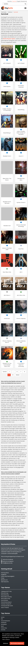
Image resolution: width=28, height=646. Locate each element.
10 (12, 375)
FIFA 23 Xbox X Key (5, 598)
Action (2, 617)
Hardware (3, 622)
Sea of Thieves (5, 607)
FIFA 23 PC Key (4, 593)
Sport (2, 626)
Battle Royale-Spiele (9, 38)
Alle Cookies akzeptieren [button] (17, 643)
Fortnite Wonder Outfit (7, 605)
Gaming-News (5, 572)
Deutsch (14, 1)
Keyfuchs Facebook (7, 559)
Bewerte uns (4, 580)
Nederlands (24, 1)
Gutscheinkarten (5, 621)
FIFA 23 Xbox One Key (6, 597)
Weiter (17, 375)
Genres (10, 12)
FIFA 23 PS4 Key (5, 595)
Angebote (3, 574)
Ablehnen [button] (5, 643)
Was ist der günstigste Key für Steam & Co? (12, 556)
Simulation (4, 624)
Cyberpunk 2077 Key (6, 591)
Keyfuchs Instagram (8, 561)
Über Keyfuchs (5, 581)
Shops (2, 578)
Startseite (3, 12)
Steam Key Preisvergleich (7, 576)
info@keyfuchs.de (7, 563)
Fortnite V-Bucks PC (6, 604)
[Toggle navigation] (25, 8)
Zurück (4, 371)
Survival (3, 629)
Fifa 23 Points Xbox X (6, 602)
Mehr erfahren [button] (6, 639)
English (19, 1)
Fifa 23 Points (4, 600)
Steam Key (4, 628)
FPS (2, 619)
